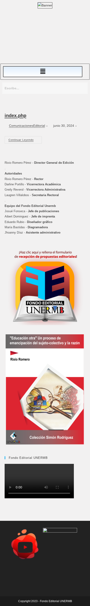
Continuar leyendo (25, 138)
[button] (42, 72)
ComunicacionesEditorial (27, 125)
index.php (15, 115)
